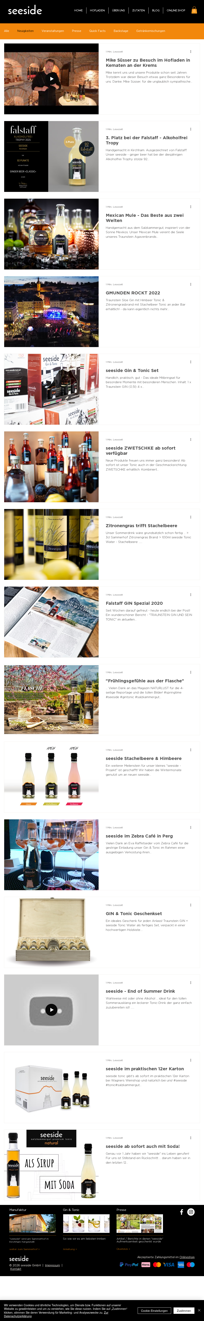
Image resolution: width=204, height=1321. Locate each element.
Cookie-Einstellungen (154, 1311)
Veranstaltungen (53, 31)
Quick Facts (97, 31)
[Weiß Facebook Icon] (181, 1212)
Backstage (121, 31)
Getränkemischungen (150, 31)
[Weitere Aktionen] (192, 51)
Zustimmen (184, 1311)
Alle (6, 31)
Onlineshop (187, 1257)
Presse (76, 31)
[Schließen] (199, 1310)
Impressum (52, 1265)
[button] (194, 10)
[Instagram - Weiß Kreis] (191, 1212)
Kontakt (15, 1269)
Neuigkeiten (25, 31)
